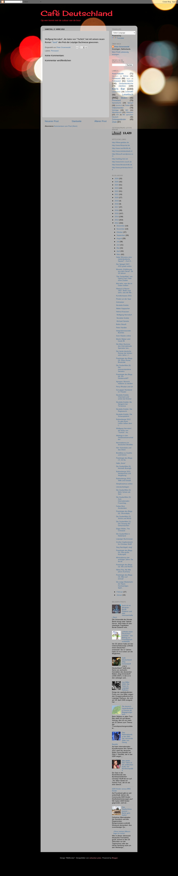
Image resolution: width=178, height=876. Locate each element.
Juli (118, 242)
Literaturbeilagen (122, 487)
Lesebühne (116, 92)
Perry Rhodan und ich (124, 387)
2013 (117, 220)
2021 (117, 194)
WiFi (117, 115)
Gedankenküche (126, 83)
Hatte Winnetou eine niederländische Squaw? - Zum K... (124, 259)
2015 (117, 213)
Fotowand (116, 81)
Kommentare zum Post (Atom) (65, 126)
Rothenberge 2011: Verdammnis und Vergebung (123, 473)
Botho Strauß (121, 324)
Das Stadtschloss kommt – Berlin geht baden (127, 811)
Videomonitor (118, 108)
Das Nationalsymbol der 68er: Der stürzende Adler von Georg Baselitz (122, 738)
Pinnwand (54, 51)
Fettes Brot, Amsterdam (121, 507)
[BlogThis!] (79, 47)
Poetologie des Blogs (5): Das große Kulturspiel (124, 552)
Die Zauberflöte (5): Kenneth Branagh (123, 467)
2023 (117, 188)
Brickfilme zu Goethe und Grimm (124, 454)
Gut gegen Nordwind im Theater (124, 391)
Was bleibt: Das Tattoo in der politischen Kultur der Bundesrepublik (127, 765)
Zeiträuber (120, 302)
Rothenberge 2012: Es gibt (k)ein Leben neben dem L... (124, 422)
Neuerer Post (52, 121)
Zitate (114, 122)
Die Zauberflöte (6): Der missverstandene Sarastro (123, 368)
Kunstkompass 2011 (124, 296)
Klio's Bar (118, 88)
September (121, 235)
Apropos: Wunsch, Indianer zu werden (124, 382)
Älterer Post (100, 121)
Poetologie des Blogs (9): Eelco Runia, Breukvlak (124, 360)
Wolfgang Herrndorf (124, 315)
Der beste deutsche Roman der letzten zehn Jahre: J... (124, 353)
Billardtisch (115, 76)
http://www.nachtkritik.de (121, 148)
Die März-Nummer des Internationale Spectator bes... (124, 346)
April (118, 251)
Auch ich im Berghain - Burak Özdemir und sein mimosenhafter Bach (122, 611)
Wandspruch (117, 112)
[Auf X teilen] (81, 47)
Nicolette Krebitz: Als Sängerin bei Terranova (124, 404)
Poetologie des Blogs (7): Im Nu (124, 459)
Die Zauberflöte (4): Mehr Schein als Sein (123, 492)
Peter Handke (121, 328)
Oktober (120, 232)
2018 (117, 204)
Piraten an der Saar (123, 299)
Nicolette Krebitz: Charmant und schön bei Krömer (124, 397)
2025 (117, 182)
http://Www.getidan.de (120, 142)
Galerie (130, 81)
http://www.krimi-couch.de (122, 162)
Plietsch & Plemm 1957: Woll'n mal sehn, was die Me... (124, 290)
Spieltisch (119, 105)
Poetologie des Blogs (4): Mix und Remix (124, 566)
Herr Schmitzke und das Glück (123, 449)
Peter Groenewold (121, 47)
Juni (118, 245)
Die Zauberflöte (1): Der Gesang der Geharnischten (123, 523)
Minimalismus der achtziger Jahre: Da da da (124, 559)
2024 (117, 185)
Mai (118, 248)
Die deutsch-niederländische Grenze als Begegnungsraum (127, 710)
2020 (117, 197)
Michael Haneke (122, 321)
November (121, 229)
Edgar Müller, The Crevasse (123, 530)
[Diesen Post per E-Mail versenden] (77, 47)
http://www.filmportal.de (121, 145)
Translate (120, 38)
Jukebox (122, 86)
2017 (117, 207)
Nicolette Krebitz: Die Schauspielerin (124, 415)
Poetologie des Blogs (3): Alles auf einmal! (124, 577)
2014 (117, 217)
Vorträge (115, 110)
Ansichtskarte (118, 73)
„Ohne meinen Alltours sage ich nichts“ (121, 832)
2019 (117, 201)
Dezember (121, 226)
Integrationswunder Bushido (123, 332)
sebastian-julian (95, 858)
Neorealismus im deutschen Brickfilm (124, 444)
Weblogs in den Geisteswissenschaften (124, 437)
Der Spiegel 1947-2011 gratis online (124, 265)
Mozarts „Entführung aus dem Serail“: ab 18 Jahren (124, 271)
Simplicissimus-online (124, 484)
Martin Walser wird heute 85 (123, 340)
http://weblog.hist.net (120, 159)
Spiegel (130, 103)
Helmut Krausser (122, 312)
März (119, 254)
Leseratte (129, 91)
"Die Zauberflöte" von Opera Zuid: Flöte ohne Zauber (124, 278)
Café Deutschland (77, 13)
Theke (127, 105)
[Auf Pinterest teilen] (86, 47)
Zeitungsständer (119, 119)
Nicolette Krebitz (122, 305)
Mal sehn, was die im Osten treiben (124, 284)
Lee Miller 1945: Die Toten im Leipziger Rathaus (125, 686)
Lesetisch (127, 94)
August (119, 238)
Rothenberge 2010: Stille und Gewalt (123, 479)
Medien (124, 98)
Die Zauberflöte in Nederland (123, 535)
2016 (117, 210)
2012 (117, 223)
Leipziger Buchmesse (124, 539)
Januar (119, 595)
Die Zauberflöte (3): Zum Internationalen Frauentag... (123, 500)
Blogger (115, 858)
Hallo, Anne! (120, 463)
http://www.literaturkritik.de (122, 165)
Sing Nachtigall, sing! (124, 547)
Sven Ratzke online (123, 336)
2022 (117, 191)
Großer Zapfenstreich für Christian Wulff (124, 543)
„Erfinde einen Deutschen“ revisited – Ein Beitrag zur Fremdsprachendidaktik (127, 636)
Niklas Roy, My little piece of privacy (123, 571)
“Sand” (55, 42)
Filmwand (116, 78)
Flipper (128, 78)
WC (126, 110)
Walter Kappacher (123, 308)
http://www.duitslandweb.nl (122, 151)
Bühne (125, 76)
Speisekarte (116, 103)
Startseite (76, 121)
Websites (129, 112)
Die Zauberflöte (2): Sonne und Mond (123, 517)
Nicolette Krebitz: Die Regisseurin (124, 410)
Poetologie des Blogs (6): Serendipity (124, 512)
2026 (117, 178)
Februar (120, 592)
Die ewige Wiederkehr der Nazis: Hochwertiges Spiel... (124, 585)
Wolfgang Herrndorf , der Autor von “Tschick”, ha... (124, 430)
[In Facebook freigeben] (84, 47)
